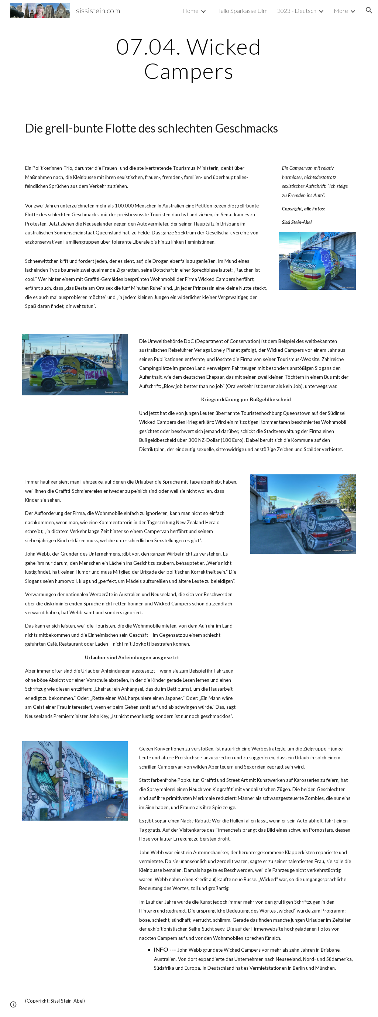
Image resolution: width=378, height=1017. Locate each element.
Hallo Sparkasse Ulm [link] (242, 10)
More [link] (341, 10)
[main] (189, 58)
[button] (369, 10)
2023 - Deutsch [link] (296, 10)
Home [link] (190, 10)
